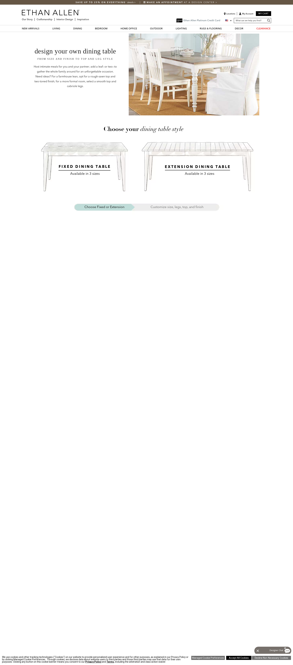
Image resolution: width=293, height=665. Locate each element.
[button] (246, 14)
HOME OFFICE (129, 28)
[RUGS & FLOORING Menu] (224, 28)
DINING (77, 28)
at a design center (181, 2)
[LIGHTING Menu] (189, 28)
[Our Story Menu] (33, 18)
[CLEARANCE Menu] (272, 28)
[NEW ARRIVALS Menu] (41, 28)
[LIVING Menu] (62, 28)
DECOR (239, 28)
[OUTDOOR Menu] (164, 28)
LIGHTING (181, 28)
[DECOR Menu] (245, 28)
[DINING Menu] (84, 28)
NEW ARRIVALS (30, 28)
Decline (271, 658)
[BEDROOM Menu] (109, 28)
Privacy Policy (93, 661)
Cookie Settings (208, 658)
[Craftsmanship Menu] (53, 18)
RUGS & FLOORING (211, 28)
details (130, 2)
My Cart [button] (263, 13)
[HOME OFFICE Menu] (139, 28)
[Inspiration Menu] (90, 18)
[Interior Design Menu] (74, 18)
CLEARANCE (263, 28)
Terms (110, 661)
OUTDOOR (156, 28)
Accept (238, 658)
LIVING (56, 28)
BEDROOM (101, 28)
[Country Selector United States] (228, 20)
